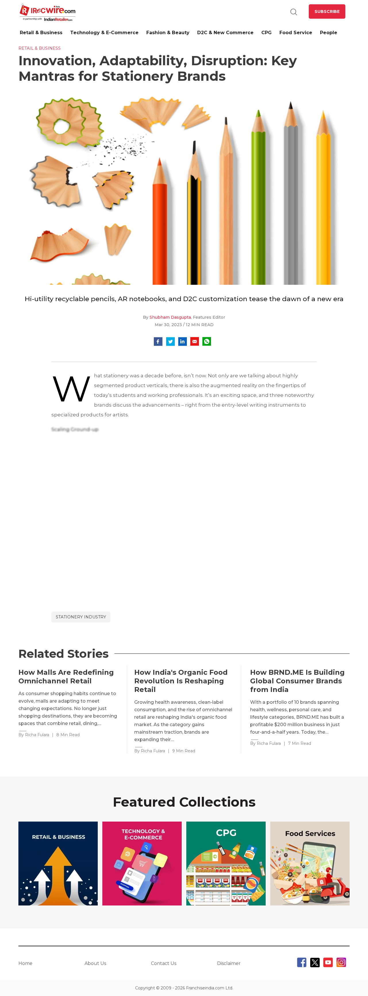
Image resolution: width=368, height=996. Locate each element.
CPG (266, 32)
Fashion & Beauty (167, 32)
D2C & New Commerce (225, 32)
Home (25, 963)
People (328, 32)
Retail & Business (41, 32)
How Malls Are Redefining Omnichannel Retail (66, 676)
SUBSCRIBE (327, 11)
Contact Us (163, 963)
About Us (95, 963)
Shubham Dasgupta (170, 317)
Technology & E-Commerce (104, 32)
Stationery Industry (81, 617)
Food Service (295, 32)
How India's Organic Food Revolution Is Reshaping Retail (181, 681)
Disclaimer (229, 963)
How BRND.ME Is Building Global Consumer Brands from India (297, 681)
